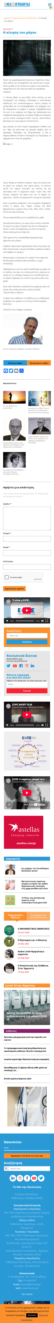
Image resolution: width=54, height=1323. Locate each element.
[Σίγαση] (42, 621)
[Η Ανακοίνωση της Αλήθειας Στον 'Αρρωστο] (9, 968)
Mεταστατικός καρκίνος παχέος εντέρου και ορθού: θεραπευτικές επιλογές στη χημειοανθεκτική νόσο (34, 885)
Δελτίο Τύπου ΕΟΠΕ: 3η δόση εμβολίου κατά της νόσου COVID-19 (27, 1016)
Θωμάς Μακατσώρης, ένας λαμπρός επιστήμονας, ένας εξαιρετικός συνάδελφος (13, 445)
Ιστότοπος (8, 561)
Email (6, 547)
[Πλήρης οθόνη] (46, 621)
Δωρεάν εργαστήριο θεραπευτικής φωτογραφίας (26, 1059)
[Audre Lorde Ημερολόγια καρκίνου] (9, 954)
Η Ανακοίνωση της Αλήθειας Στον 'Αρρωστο (33, 967)
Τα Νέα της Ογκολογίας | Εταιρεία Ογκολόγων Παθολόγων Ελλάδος (17, 5)
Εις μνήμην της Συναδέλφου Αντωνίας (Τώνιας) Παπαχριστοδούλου (13, 472)
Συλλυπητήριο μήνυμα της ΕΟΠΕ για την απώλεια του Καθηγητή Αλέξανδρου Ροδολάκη (38, 440)
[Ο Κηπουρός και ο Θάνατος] (9, 941)
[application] (27, 610)
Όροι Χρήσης (27, 1294)
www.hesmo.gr (30, 1288)
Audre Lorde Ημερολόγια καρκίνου (31, 953)
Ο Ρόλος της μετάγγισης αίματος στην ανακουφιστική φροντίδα (34, 900)
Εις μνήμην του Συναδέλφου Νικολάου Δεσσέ (35, 869)
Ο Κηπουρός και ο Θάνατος (32, 940)
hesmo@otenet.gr (30, 1284)
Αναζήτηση (14, 631)
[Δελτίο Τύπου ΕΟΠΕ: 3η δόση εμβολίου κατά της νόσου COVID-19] (27, 1007)
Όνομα (7, 533)
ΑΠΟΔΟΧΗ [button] (32, 1315)
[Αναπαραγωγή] (7, 621)
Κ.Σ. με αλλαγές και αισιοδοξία (10, 407)
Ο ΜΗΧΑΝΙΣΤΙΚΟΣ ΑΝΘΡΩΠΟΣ (34, 928)
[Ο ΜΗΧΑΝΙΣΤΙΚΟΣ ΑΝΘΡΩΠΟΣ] (9, 930)
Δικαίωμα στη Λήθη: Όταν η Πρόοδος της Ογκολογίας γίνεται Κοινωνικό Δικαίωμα (38, 410)
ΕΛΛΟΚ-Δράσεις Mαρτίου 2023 (17, 1078)
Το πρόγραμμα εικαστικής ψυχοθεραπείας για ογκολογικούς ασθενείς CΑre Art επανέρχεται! (25, 1049)
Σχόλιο (7, 504)
